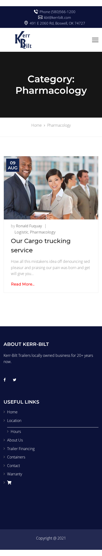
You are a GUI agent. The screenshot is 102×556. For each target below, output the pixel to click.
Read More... (22, 284)
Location (14, 420)
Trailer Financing (21, 448)
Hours (16, 431)
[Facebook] (4, 379)
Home (12, 412)
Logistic (21, 232)
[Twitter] (14, 379)
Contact (13, 465)
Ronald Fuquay (29, 226)
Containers (16, 457)
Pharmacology (43, 232)
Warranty (14, 474)
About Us (15, 440)
